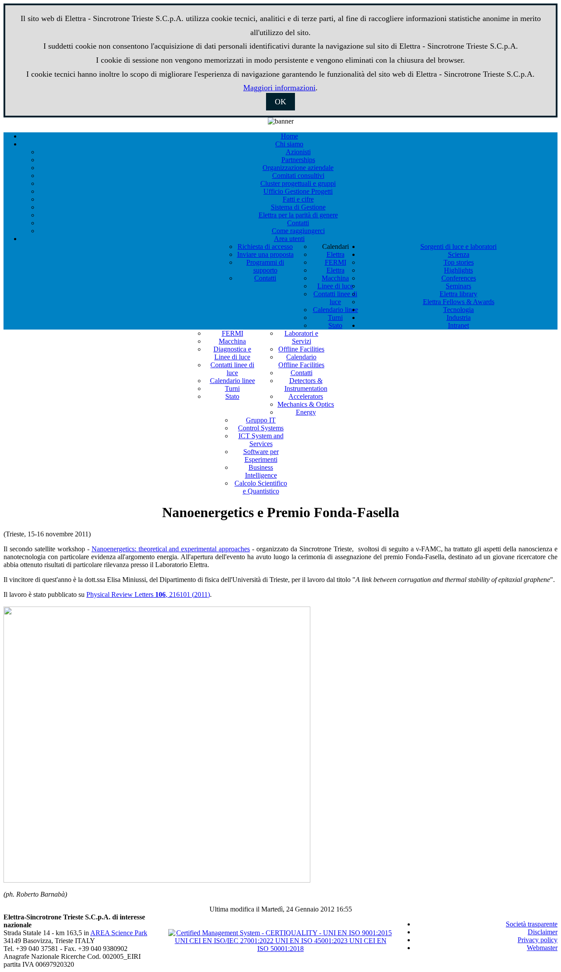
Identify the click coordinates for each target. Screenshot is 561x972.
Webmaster (542, 947)
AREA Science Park (118, 933)
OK (280, 101)
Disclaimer (542, 932)
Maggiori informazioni (279, 87)
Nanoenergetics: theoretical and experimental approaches (171, 549)
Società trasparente (531, 924)
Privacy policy (537, 940)
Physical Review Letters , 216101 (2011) (148, 594)
